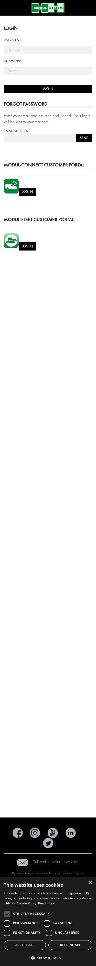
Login (48, 88)
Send (84, 138)
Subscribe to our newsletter (56, 862)
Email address (16, 131)
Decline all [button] (70, 945)
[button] (48, 957)
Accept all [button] (25, 945)
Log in (27, 191)
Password (12, 61)
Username (13, 40)
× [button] (90, 882)
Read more (46, 903)
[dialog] (48, 921)
